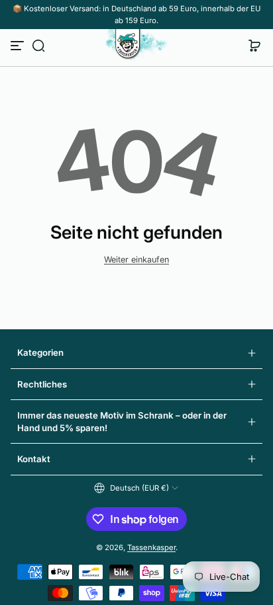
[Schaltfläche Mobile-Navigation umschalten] (19, 46)
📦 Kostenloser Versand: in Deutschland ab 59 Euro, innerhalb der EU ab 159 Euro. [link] (136, 14)
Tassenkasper (151, 547)
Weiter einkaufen (136, 259)
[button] (38, 45)
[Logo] (136, 45)
